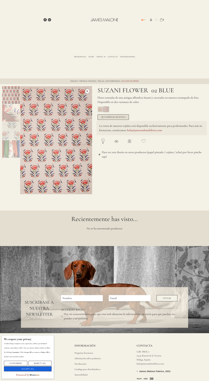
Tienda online (87, 81)
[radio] (100, 109)
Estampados (113, 81)
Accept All (27, 369)
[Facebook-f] (45, 19)
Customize (15, 363)
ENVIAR (167, 298)
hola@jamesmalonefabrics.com (144, 130)
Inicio (73, 81)
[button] (152, 154)
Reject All (40, 363)
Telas (101, 81)
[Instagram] (49, 19)
